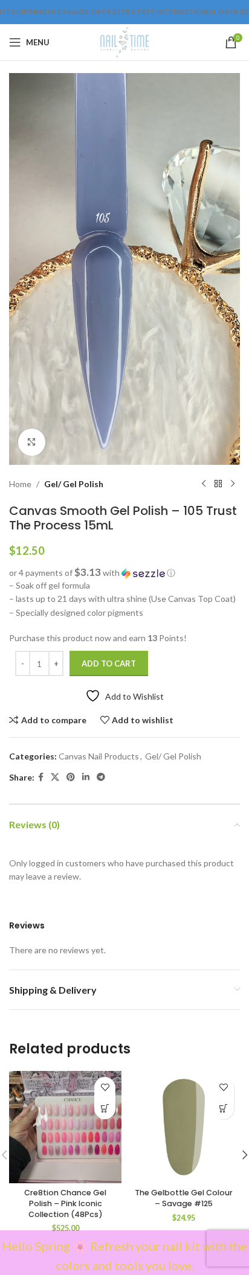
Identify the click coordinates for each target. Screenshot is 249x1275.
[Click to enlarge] (31, 442)
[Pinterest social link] (71, 777)
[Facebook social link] (40, 777)
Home (20, 484)
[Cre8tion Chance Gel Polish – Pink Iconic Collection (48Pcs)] (65, 1127)
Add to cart (109, 663)
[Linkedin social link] (86, 777)
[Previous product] (203, 484)
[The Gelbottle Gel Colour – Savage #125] (184, 1127)
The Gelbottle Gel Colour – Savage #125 (184, 1198)
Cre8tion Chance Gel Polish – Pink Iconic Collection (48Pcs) (65, 1203)
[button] (124, 573)
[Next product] (232, 484)
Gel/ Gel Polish (73, 484)
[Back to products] (218, 484)
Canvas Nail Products (99, 756)
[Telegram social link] (101, 777)
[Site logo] (124, 41)
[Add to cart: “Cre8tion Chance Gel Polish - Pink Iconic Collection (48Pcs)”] (104, 1108)
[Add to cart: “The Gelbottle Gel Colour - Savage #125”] (223, 1108)
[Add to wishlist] (104, 1087)
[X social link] (55, 777)
